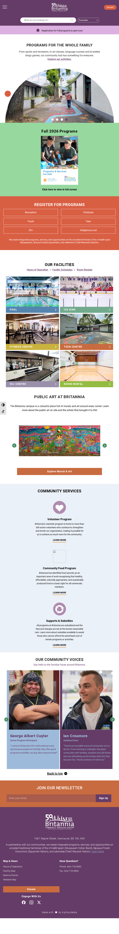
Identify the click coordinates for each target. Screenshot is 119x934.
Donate (110, 7)
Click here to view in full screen (59, 189)
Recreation (31, 212)
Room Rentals (84, 269)
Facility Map (9, 871)
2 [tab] (57, 119)
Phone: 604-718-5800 (70, 866)
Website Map (9, 879)
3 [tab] (61, 119)
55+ (31, 230)
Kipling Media (69, 912)
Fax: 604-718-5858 (69, 871)
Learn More (59, 592)
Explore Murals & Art (59, 471)
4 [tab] (66, 119)
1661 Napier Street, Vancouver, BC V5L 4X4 (59, 838)
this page (79, 59)
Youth (31, 221)
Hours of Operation (38, 269)
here (83, 55)
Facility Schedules (62, 269)
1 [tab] (52, 119)
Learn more (59, 540)
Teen (88, 221)
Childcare (88, 212)
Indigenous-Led (88, 230)
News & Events (10, 875)
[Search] (72, 20)
